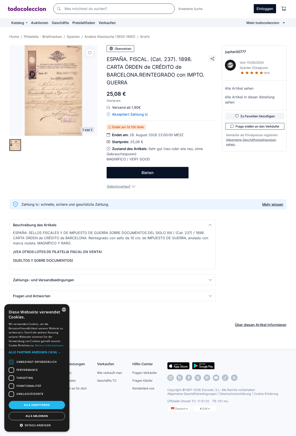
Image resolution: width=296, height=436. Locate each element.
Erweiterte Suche (191, 9)
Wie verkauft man (109, 373)
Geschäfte (60, 23)
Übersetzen (123, 48)
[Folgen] (90, 53)
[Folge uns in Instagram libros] (179, 378)
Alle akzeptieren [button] (37, 405)
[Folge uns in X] (198, 378)
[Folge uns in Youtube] (216, 378)
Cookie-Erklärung (266, 394)
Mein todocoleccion (262, 23)
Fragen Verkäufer (144, 373)
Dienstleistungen (71, 364)
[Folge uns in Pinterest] (207, 378)
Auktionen (39, 23)
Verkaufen (107, 23)
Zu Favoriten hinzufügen (257, 116)
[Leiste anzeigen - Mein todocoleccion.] (283, 22)
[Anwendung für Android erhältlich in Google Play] (203, 365)
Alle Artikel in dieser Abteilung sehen (250, 99)
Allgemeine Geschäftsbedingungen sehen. (251, 142)
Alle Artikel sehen (239, 88)
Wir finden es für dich (72, 388)
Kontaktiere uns (143, 388)
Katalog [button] (18, 23)
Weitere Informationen (49, 345)
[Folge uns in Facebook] (188, 378)
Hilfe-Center (142, 364)
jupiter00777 (235, 52)
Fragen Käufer (142, 380)
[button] (112, 225)
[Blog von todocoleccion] (234, 378)
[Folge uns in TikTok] (225, 378)
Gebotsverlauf (118, 186)
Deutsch (180, 408)
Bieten (147, 172)
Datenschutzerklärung (235, 394)
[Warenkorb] (283, 8)
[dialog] (36, 368)
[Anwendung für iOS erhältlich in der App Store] (178, 365)
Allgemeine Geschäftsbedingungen (192, 394)
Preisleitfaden (83, 23)
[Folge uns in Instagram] (170, 378)
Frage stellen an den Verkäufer (257, 126)
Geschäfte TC (107, 380)
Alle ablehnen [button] (37, 416)
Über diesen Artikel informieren (260, 325)
